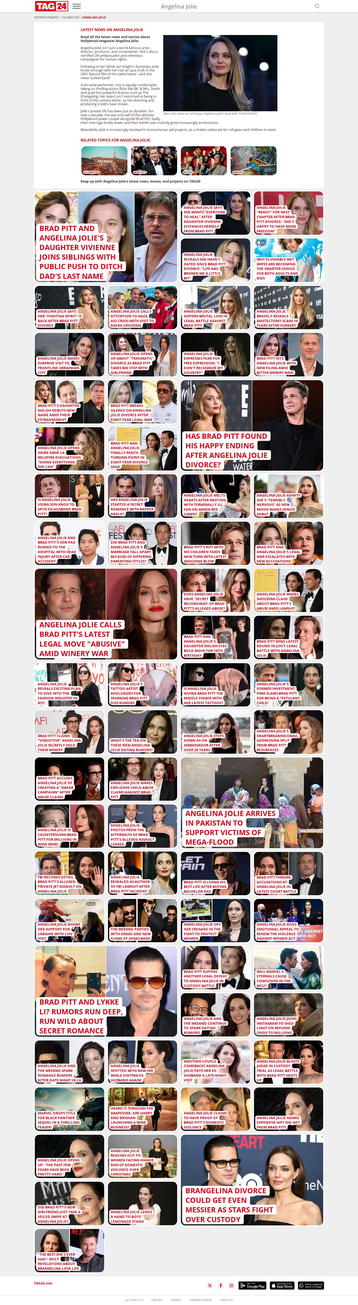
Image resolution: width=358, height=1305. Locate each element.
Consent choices (200, 1300)
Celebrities (70, 17)
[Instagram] (231, 1285)
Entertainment (46, 17)
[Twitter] (210, 1285)
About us (226, 1300)
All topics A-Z (134, 1300)
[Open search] (317, 6)
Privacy (176, 1300)
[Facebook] (220, 1285)
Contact (157, 1300)
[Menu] (76, 6)
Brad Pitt (143, 118)
